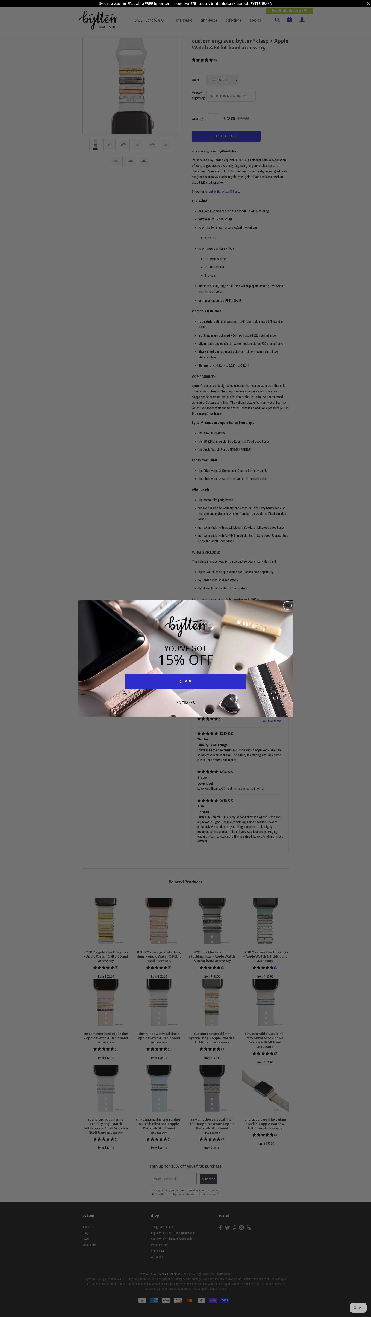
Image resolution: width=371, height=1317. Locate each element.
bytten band (162, 3)
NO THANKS (185, 702)
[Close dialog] (287, 605)
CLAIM (186, 681)
